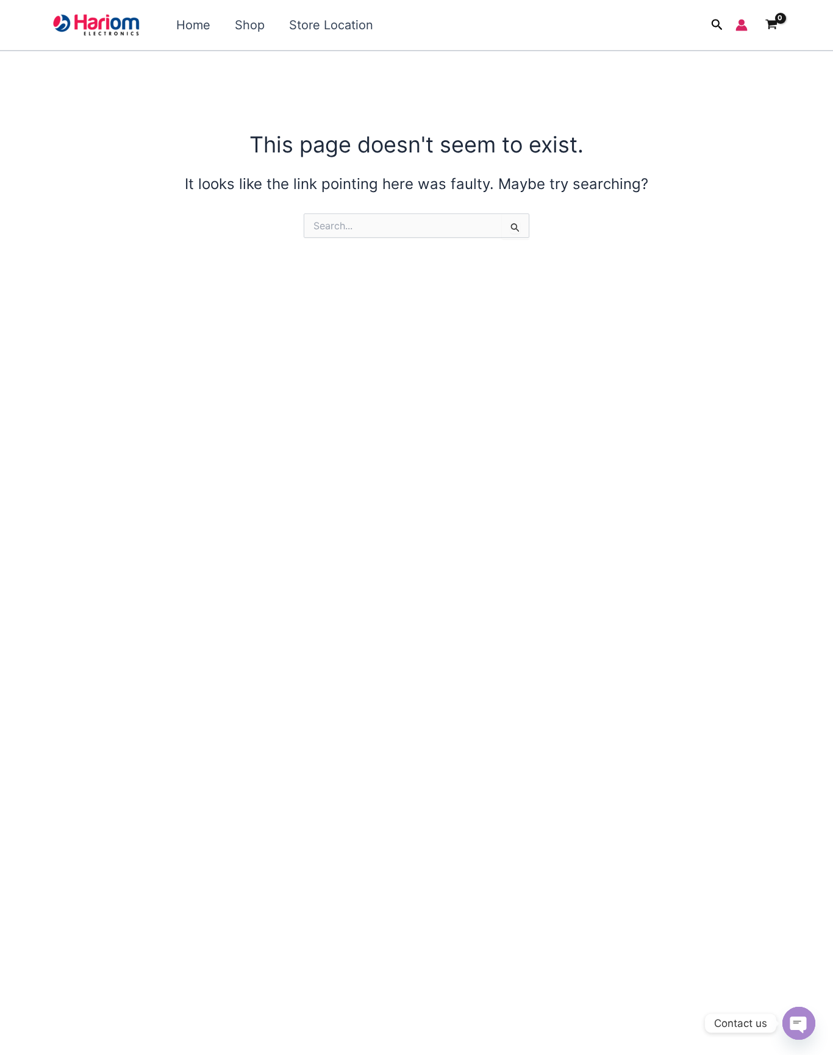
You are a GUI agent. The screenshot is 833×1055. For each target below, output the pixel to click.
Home (193, 25)
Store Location (331, 25)
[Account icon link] (741, 25)
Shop (250, 25)
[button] (717, 25)
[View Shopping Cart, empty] (771, 25)
